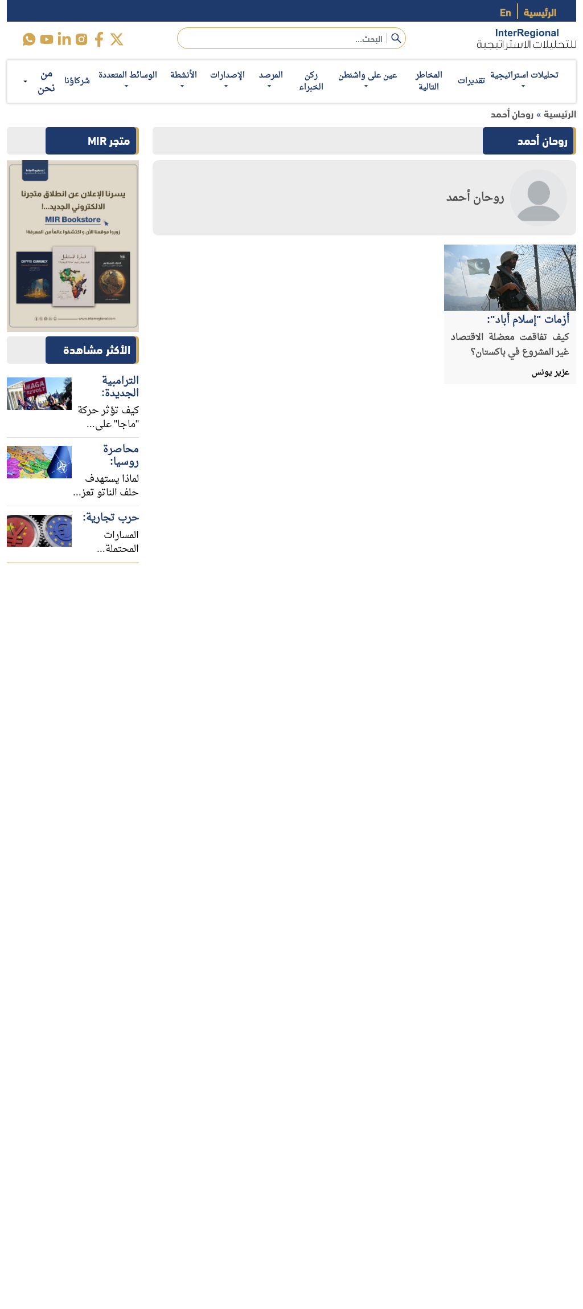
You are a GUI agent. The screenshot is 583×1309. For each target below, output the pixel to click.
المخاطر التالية (429, 81)
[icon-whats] (28, 39)
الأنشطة (183, 75)
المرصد (271, 75)
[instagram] (81, 39)
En (505, 11)
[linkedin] (64, 39)
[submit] (396, 38)
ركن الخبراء (311, 81)
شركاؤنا (77, 81)
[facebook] (99, 39)
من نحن (46, 81)
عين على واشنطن (367, 75)
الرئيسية (540, 11)
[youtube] (46, 39)
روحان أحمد (512, 113)
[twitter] (117, 39)
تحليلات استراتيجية (524, 75)
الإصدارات (227, 75)
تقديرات (471, 81)
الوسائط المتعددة (127, 75)
